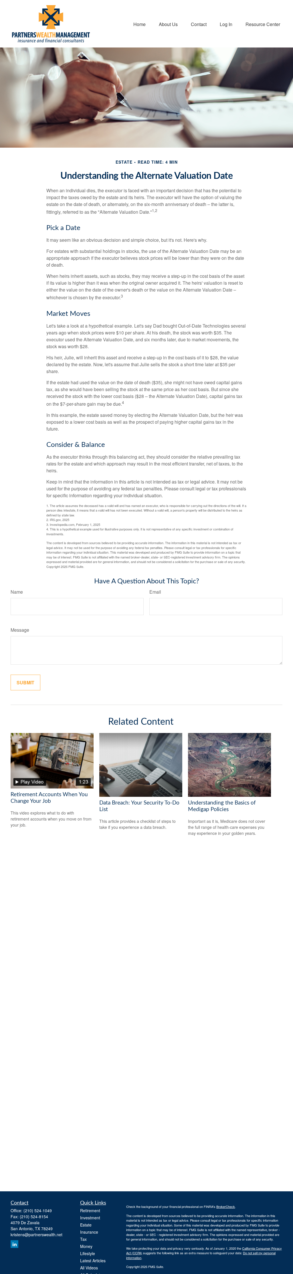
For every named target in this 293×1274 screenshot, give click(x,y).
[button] (139, 23)
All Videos (89, 1268)
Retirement (90, 1210)
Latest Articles (93, 1260)
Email (155, 592)
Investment (90, 1217)
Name (17, 592)
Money (86, 1246)
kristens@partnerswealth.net (36, 1234)
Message (20, 630)
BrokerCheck (225, 1206)
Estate (86, 1225)
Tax (83, 1239)
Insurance (89, 1232)
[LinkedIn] (14, 1244)
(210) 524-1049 (37, 1210)
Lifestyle (87, 1253)
